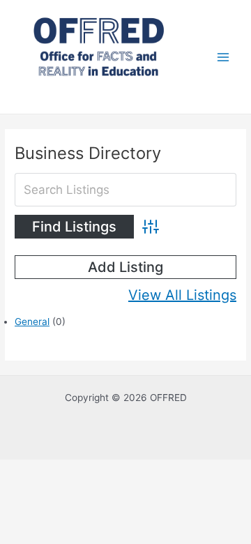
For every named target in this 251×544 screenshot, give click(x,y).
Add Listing (125, 267)
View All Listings (182, 295)
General (32, 321)
